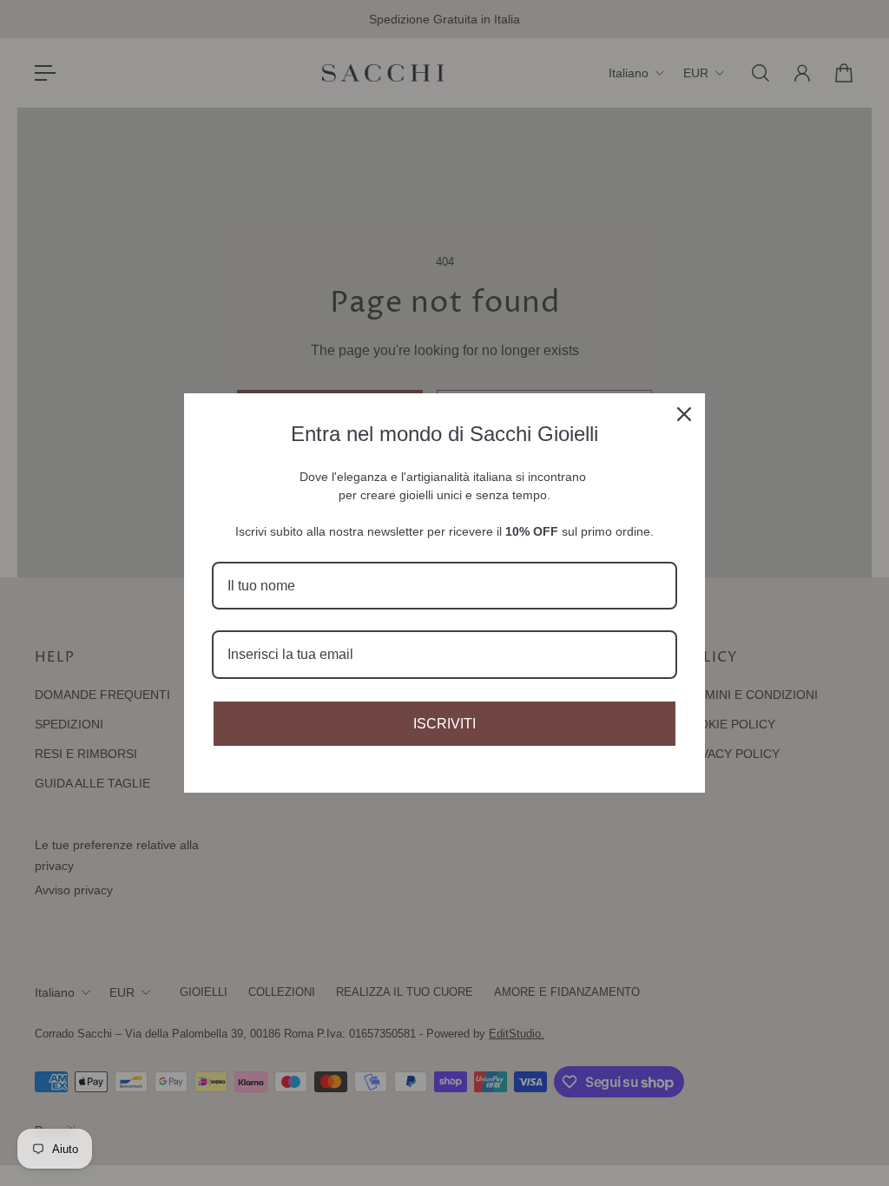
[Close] (684, 414)
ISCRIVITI (444, 723)
